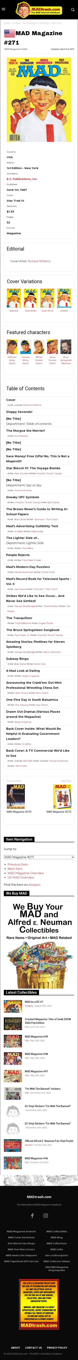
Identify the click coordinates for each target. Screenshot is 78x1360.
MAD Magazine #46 (36, 1158)
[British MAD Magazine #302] (31, 306)
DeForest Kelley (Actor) (12, 360)
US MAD (17, 23)
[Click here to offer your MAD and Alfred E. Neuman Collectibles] (39, 987)
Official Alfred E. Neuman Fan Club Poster (49, 1141)
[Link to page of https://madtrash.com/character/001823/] (12, 353)
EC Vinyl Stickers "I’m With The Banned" (48, 1106)
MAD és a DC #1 (34, 1001)
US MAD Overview (21, 877)
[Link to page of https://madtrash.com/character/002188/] (65, 353)
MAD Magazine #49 (36, 1036)
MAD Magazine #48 (36, 1054)
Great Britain (30, 310)
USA (27, 1026)
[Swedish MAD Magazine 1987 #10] (64, 306)
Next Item (15, 868)
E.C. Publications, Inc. (22, 179)
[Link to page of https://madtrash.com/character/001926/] (52, 353)
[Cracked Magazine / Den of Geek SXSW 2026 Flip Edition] (13, 1023)
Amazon (34, 884)
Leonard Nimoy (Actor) (25, 360)
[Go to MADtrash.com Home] (39, 9)
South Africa (47, 310)
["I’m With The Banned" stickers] (13, 1093)
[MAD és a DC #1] (13, 1006)
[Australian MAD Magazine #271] (14, 306)
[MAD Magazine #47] (13, 1076)
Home (7, 23)
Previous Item (18, 864)
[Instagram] (45, 1216)
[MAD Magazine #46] (13, 1163)
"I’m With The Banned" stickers (43, 1088)
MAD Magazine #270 (19, 811)
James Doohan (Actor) (52, 360)
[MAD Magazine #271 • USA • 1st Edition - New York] (39, 100)
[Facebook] (32, 1216)
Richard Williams (39, 261)
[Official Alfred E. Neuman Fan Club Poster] (13, 1145)
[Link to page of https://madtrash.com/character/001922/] (25, 353)
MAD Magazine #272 (59, 811)
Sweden (64, 310)
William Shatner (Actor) (39, 360)
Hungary (29, 1005)
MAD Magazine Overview (26, 873)
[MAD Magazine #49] (13, 1041)
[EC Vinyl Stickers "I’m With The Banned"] (13, 1110)
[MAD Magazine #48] (13, 1058)
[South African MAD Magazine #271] (47, 306)
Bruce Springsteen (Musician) (66, 360)
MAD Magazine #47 (36, 1071)
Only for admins (16, 830)
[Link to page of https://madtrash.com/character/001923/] (39, 353)
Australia (14, 310)
